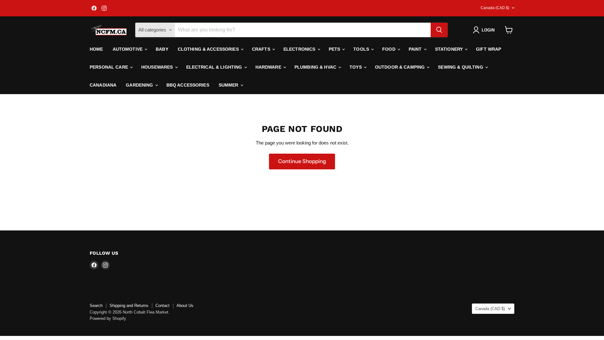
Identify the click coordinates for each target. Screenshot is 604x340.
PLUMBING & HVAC (316, 67)
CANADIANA (103, 85)
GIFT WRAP (488, 49)
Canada (495, 8)
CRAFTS (261, 49)
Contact (162, 305)
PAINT (416, 49)
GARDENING (140, 85)
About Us (184, 305)
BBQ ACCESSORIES (187, 85)
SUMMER (229, 85)
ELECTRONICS (300, 49)
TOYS (356, 67)
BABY (162, 49)
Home (96, 49)
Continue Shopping (302, 161)
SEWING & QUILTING (461, 67)
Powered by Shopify (108, 318)
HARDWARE (268, 67)
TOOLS (361, 49)
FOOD (389, 49)
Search (96, 305)
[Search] (439, 30)
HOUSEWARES (157, 67)
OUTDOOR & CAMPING (400, 67)
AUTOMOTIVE (128, 49)
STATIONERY (449, 49)
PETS (335, 49)
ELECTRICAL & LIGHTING (214, 67)
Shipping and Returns (128, 305)
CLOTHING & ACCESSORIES (209, 49)
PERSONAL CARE (109, 67)
